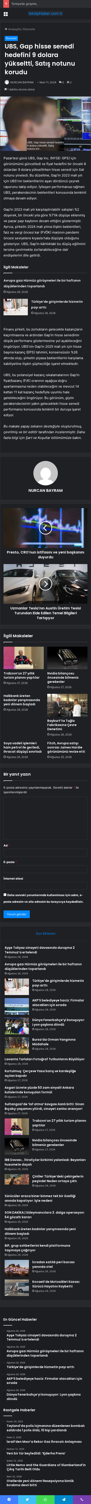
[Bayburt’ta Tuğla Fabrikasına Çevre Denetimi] (67, 705)
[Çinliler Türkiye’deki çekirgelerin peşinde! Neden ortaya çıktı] (17, 1182)
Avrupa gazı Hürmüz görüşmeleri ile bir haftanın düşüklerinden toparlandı (43, 966)
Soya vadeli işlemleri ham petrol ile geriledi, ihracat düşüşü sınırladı (23, 747)
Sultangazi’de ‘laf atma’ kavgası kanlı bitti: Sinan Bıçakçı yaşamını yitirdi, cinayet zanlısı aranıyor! (44, 1106)
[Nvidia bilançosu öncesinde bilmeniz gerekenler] (67, 658)
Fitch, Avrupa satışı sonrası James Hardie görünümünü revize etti (66, 747)
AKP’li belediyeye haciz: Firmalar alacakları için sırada (58, 1002)
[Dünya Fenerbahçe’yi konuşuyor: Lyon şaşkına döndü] (17, 1026)
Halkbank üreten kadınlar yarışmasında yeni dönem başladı (22, 700)
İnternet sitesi (13, 878)
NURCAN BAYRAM (22, 82)
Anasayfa (14, 29)
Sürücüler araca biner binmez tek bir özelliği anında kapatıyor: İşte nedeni (40, 1198)
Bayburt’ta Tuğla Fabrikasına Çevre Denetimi (62, 725)
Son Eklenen (45, 933)
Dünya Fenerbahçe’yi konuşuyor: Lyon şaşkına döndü (58, 1022)
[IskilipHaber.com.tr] (45, 13)
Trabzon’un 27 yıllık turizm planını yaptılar (22, 675)
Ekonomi (29, 29)
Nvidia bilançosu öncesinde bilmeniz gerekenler (63, 677)
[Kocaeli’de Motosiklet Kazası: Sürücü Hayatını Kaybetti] (17, 1287)
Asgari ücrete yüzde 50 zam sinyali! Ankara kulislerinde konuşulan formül (39, 1089)
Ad (7, 845)
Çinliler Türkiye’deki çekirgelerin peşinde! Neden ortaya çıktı (57, 1178)
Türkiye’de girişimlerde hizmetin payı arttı (39, 4)
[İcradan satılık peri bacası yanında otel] (17, 1268)
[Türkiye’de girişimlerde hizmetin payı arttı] (16, 307)
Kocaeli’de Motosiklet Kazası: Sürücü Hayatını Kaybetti (56, 1284)
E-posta (10, 862)
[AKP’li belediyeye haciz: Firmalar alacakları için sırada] (17, 1006)
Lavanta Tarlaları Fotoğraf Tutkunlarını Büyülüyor (45, 1059)
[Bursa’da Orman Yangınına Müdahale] (17, 1045)
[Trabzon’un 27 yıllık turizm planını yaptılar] (24, 658)
